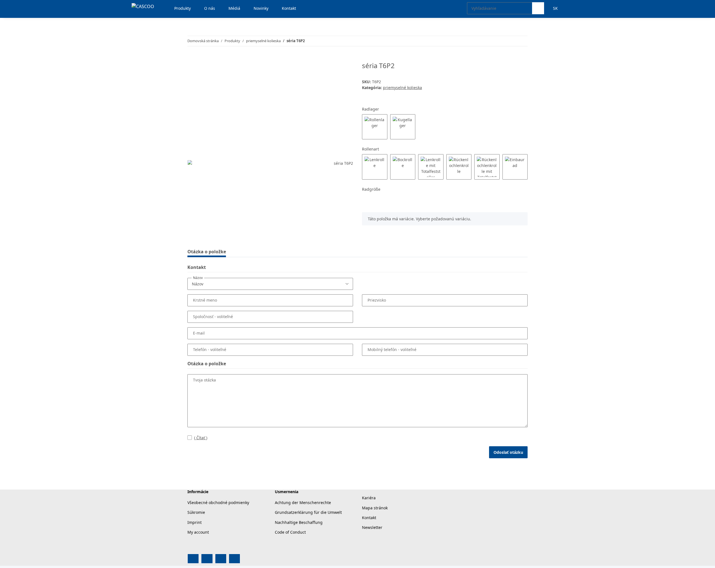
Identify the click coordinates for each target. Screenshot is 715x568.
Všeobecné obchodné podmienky (218, 502)
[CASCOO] (143, 6)
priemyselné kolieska (402, 87)
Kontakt (369, 517)
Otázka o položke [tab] (206, 252)
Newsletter (372, 527)
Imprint (194, 522)
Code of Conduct (290, 532)
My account (198, 532)
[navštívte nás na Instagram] (221, 559)
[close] (347, 68)
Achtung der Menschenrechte (303, 502)
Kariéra (369, 497)
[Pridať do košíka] (191, 59)
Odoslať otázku (508, 452)
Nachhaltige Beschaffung (299, 522)
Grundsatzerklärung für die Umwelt (308, 512)
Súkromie (196, 512)
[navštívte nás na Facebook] (193, 559)
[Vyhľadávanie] (538, 8)
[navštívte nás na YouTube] (207, 559)
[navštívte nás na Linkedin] (234, 559)
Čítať (200, 437)
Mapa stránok (375, 507)
